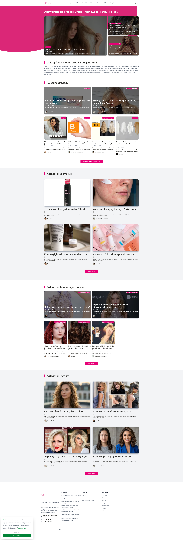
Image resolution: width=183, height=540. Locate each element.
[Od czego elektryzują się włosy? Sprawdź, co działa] (75, 35)
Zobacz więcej (91, 271)
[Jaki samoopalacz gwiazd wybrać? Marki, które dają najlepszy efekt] (67, 192)
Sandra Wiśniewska (52, 111)
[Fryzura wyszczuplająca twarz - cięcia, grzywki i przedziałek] (116, 440)
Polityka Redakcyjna (83, 529)
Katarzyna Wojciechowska (102, 111)
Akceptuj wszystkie (17, 535)
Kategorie (105, 492)
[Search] (135, 3)
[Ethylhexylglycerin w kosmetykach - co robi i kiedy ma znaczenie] (67, 237)
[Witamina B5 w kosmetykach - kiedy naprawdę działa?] (79, 128)
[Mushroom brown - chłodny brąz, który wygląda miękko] (79, 332)
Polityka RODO (74, 529)
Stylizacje (92, 3)
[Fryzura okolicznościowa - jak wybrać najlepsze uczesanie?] (116, 395)
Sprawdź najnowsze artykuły (91, 161)
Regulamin (43, 529)
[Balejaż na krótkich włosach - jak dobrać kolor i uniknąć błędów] (103, 332)
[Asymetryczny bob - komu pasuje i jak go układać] (67, 440)
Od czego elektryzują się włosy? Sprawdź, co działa (65, 49)
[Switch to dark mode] (137, 3)
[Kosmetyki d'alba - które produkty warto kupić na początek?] (116, 237)
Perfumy (99, 3)
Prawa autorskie (50, 529)
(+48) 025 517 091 (47, 519)
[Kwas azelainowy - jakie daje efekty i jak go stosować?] (116, 192)
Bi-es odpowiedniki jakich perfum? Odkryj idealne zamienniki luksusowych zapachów (71, 497)
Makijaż (106, 3)
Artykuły (64, 492)
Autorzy (84, 492)
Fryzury (104, 508)
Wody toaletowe (114, 3)
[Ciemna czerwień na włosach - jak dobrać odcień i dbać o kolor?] (55, 332)
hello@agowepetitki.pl (48, 521)
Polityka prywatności (60, 529)
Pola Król (49, 218)
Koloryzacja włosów (107, 510)
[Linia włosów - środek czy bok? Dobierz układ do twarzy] (67, 395)
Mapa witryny (92, 529)
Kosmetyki (84, 3)
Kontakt (67, 529)
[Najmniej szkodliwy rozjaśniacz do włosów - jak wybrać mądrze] (103, 128)
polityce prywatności (22, 528)
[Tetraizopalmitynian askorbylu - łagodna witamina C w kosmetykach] (127, 128)
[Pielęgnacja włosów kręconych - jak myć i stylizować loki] (55, 128)
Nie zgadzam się (17, 532)
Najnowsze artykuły (74, 3)
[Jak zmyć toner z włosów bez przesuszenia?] (67, 304)
